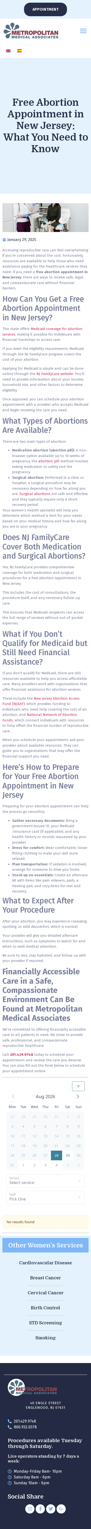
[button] (83, 30)
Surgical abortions (34, 494)
